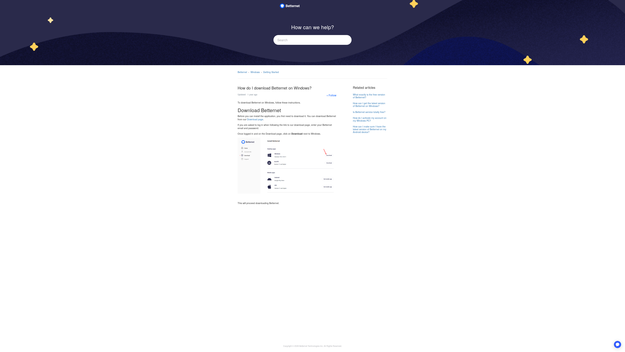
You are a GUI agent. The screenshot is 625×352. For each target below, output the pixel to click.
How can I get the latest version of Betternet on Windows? (369, 105)
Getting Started (271, 72)
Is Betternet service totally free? (369, 112)
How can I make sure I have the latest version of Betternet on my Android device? (369, 129)
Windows (255, 72)
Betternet (242, 72)
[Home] (290, 5)
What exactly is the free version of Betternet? (369, 96)
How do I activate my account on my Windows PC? (369, 119)
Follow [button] (332, 95)
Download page (255, 119)
